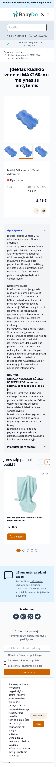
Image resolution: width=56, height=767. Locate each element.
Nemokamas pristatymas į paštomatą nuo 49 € (27, 2)
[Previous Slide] (40, 462)
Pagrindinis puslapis (14, 52)
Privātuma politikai (31, 665)
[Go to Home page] (25, 14)
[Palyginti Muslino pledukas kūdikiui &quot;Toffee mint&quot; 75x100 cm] (47, 474)
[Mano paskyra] (42, 14)
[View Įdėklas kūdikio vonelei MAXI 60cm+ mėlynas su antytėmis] (11, 152)
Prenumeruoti (27, 672)
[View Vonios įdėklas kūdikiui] (41, 152)
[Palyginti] (44, 211)
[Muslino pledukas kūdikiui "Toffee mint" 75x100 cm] (27, 493)
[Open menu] (7, 14)
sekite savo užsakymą (28, 588)
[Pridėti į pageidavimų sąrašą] (36, 211)
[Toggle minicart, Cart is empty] (47, 14)
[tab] (18, 550)
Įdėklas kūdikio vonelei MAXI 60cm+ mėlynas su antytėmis (24, 56)
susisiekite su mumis (27, 592)
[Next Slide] (47, 462)
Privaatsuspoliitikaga (30, 655)
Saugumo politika (30, 660)
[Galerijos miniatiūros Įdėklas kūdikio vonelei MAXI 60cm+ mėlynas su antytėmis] (27, 152)
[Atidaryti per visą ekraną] (27, 119)
